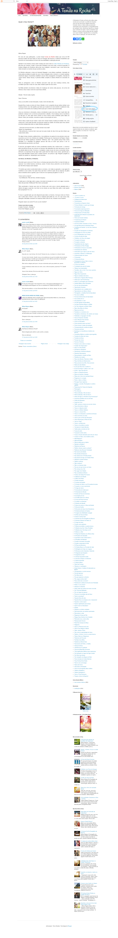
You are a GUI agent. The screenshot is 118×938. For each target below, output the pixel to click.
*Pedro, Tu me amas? (79, 584)
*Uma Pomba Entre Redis (80, 661)
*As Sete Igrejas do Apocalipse (82, 302)
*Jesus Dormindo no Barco (81, 406)
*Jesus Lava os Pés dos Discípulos (83, 417)
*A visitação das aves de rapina (82, 266)
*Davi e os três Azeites (80, 347)
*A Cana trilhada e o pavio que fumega (84, 205)
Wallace (76, 189)
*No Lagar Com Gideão (80, 471)
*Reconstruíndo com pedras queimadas (84, 611)
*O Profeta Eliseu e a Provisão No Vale (84, 547)
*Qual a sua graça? (79, 596)
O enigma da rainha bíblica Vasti (89, 841)
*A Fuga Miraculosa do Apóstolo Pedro (84, 225)
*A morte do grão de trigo (80, 236)
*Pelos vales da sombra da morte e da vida (85, 588)
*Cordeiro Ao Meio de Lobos (81, 336)
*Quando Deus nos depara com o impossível (85, 600)
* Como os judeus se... (80, 195)
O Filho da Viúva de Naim (87, 777)
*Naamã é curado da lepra (81, 459)
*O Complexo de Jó (79, 495)
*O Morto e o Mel (78, 532)
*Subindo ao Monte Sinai (80, 641)
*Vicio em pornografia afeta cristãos (83, 668)
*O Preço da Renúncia (80, 545)
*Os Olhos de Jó (78, 575)
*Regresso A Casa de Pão (80, 615)
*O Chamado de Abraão (80, 492)
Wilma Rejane (25, 248)
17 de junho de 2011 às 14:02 (29, 301)
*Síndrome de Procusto (80, 638)
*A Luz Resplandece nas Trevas (82, 234)
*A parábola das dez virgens (81, 244)
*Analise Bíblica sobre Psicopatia (82, 283)
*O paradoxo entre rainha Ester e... (83, 537)
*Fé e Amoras (77, 391)
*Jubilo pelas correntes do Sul (81, 429)
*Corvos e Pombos (79, 342)
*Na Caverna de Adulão (80, 451)
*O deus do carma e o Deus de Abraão (84, 505)
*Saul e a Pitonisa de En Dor (81, 626)
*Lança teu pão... (78, 431)
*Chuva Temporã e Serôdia (81, 317)
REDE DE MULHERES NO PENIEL (31, 295)
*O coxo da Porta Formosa (81, 499)
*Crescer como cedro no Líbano (82, 343)
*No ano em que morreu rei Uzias (82, 467)
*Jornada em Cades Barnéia (81, 427)
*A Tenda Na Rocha (79, 259)
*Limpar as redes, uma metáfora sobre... (84, 436)
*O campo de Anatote (79, 482)
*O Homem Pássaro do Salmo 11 (82, 520)
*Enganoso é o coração (80, 378)
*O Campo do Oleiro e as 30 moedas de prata (86, 484)
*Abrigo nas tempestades (80, 268)
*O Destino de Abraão (79, 503)
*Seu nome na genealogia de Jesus (83, 632)
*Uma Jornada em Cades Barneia (82, 659)
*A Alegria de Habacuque (80, 199)
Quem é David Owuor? (87, 821)
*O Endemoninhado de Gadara (82, 511)
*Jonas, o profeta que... (80, 423)
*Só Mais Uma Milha (79, 640)
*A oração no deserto (79, 242)
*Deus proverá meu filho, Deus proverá (84, 363)
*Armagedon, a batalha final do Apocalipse (85, 293)
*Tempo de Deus (78, 645)
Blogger (70, 926)
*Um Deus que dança (79, 655)
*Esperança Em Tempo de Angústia (83, 387)
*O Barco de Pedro (79, 478)
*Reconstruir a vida (79, 613)
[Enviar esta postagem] (34, 212)
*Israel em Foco (78, 402)
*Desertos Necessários (80, 353)
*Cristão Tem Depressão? (80, 345)
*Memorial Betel (78, 440)
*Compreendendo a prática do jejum (83, 327)
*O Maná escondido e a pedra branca (83, 526)
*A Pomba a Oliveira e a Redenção (83, 253)
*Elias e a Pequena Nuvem (81, 372)
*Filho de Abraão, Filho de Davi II (82, 394)
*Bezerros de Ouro (79, 310)
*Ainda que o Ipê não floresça (81, 279)
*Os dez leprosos (78, 573)
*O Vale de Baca (78, 562)
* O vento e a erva (78, 197)
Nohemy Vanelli (78, 187)
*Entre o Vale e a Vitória (80, 380)
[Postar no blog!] (38, 213)
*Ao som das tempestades (81, 285)
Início (19, 15)
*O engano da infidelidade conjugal (83, 512)
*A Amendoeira (78, 201)
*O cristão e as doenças (80, 501)
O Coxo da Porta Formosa (87, 759)
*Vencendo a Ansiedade (80, 666)
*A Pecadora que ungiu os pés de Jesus (84, 251)
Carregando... (76, 143)
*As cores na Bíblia (79, 294)
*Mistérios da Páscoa (79, 446)
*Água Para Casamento (80, 273)
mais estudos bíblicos (79, 682)
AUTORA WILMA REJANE (35, 15)
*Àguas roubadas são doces (81, 275)
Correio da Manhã (50, 56)
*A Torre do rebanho (79, 264)
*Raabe (76, 607)
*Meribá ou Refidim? (79, 444)
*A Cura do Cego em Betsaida (81, 210)
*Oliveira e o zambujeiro (80, 566)
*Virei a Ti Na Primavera (80, 674)
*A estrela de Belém (79, 221)
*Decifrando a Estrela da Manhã (82, 351)
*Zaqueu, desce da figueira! (81, 676)
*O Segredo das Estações (80, 553)
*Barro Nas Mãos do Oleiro (81, 308)
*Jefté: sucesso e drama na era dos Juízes (85, 404)
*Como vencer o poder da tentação (83, 325)
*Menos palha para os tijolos (81, 442)
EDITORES (45, 15)
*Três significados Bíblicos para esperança (85, 651)
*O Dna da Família (79, 507)
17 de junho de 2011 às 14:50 (29, 337)
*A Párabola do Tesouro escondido (83, 247)
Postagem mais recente (25, 343)
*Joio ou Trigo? (78, 421)
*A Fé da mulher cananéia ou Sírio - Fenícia (85, 223)
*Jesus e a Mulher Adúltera (81, 410)
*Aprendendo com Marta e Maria (82, 291)
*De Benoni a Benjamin (80, 349)
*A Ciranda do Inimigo (79, 207)
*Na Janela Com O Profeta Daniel (82, 455)
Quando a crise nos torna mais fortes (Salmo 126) (89, 903)
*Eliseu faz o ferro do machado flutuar (83, 376)
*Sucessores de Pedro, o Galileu (82, 643)
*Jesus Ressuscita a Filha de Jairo (83, 419)
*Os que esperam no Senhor (81, 577)
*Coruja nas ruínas (79, 340)
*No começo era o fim (79, 469)
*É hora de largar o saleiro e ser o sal (83, 368)
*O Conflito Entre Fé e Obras (81, 497)
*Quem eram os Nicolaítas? (81, 605)
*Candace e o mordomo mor (81, 312)
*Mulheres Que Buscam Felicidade (83, 450)
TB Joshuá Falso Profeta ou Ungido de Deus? (88, 894)
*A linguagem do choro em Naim (82, 232)
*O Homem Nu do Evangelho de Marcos (84, 518)
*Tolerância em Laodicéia (80, 647)
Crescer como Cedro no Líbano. (89, 883)
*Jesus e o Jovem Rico (80, 412)
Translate (84, 64)
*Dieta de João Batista (79, 364)
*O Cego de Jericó (79, 488)
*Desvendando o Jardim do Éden (82, 355)
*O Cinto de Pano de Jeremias (82, 493)
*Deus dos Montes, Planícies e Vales (83, 359)
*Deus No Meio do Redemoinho (82, 361)
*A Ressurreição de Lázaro (81, 255)
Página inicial (44, 343)
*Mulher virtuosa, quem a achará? (83, 448)
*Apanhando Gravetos (79, 287)
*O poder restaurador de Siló (81, 543)
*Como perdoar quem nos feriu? (82, 323)
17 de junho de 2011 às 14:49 (29, 321)
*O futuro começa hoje (80, 516)
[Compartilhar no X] (40, 213)
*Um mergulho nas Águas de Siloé (83, 657)
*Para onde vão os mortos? (81, 580)
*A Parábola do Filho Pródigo (81, 245)
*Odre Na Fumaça (78, 564)
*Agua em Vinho (78, 272)
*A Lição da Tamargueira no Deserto (83, 230)
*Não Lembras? (78, 463)
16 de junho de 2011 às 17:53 (29, 276)
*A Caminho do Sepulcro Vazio (82, 203)
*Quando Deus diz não (80, 598)
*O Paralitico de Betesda (80, 539)
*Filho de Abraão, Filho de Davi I (82, 392)
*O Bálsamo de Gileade (80, 476)
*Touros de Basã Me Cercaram (82, 649)
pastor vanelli (26, 222)
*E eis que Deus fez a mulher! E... (82, 366)
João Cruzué (77, 185)
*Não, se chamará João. (80, 465)
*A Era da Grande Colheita (81, 217)
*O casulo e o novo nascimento (82, 486)
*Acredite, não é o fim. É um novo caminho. (85, 270)
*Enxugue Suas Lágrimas (80, 382)
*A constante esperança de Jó (81, 209)
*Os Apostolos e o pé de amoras (82, 571)
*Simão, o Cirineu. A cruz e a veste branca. (85, 634)
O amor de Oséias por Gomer (88, 851)
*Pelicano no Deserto (79, 586)
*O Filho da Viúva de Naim (81, 514)
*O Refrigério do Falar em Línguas (83, 549)
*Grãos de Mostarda (79, 400)
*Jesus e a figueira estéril (80, 408)
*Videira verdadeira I (79, 670)
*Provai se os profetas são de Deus (83, 594)
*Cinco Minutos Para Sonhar (81, 319)
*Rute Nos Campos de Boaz (81, 622)
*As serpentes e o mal (79, 300)
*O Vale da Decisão (79, 560)
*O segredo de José (79, 554)
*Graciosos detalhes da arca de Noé (83, 398)
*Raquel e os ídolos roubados (81, 609)
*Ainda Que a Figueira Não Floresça (83, 277)
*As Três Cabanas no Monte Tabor (83, 306)
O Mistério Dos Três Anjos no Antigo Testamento (88, 861)
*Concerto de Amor (79, 329)
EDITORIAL (25, 15)
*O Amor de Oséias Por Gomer (82, 474)
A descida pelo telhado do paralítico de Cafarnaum (87, 740)
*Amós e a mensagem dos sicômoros (83, 281)
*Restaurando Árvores (79, 620)
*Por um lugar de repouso (80, 592)
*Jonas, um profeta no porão (81, 425)
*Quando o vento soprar (80, 601)
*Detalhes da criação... (80, 357)
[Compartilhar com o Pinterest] (43, 213)
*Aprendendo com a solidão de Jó (82, 289)
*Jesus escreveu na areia (80, 415)
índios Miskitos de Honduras (61, 63)
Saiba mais (85, 710)
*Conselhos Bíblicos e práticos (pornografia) (85, 334)
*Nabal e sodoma (78, 461)
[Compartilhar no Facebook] (41, 213)
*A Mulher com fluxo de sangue (82, 238)
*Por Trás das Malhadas (80, 590)
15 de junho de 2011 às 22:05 (29, 243)
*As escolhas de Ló (79, 298)
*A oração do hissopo (79, 240)
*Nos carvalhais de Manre (80, 472)
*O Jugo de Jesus (78, 522)
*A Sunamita (77, 257)
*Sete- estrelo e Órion (79, 630)
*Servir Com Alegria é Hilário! (81, 628)
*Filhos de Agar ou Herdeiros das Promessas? (86, 396)
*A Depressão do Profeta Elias (82, 212)
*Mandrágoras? (78, 438)
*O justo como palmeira (80, 524)
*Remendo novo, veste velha (81, 619)
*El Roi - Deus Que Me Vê (80, 370)
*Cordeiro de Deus (79, 338)
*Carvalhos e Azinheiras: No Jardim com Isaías (86, 314)
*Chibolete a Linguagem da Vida (82, 315)
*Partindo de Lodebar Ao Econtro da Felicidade (86, 582)
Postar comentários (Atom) (30, 346)
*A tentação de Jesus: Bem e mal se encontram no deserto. (83, 261)
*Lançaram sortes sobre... (80, 432)
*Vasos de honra (78, 664)
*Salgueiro (76, 624)
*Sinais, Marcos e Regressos (81, 636)
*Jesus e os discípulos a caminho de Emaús (85, 413)
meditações (77, 688)
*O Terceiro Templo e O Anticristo (82, 558)
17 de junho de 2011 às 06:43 (29, 290)
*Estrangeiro (77, 389)
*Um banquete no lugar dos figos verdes (84, 653)
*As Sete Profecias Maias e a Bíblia (83, 304)
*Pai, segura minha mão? (80, 579)
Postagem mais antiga (63, 343)
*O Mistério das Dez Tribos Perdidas (83, 528)
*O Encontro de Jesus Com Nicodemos (84, 509)
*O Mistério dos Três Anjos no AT (82, 530)
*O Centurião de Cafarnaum (81, 490)
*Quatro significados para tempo (82, 603)
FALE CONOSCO (54, 15)
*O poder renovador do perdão (82, 541)
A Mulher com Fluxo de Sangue (89, 769)
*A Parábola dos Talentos (80, 249)
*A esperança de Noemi (80, 219)
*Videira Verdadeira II (79, 672)
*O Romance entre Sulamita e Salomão (84, 551)
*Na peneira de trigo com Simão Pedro (84, 457)
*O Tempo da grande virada (81, 556)
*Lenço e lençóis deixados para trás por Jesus (86, 434)
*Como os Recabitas (79, 321)
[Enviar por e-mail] (37, 213)
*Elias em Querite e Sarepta (81, 374)
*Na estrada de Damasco (80, 453)
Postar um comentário (26, 340)
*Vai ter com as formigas (80, 662)
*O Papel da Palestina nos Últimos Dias (84, 533)
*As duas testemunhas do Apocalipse (83, 296)
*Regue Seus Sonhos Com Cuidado (83, 617)
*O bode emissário (79, 480)
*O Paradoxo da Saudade (80, 535)
